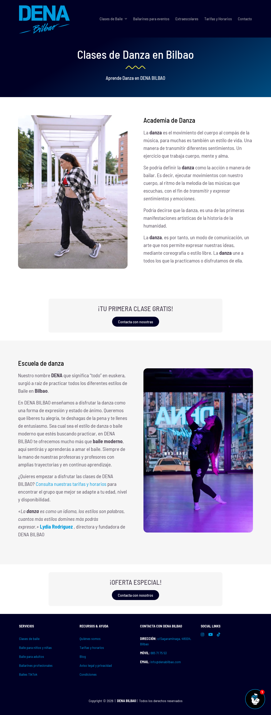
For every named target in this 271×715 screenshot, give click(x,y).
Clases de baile (29, 638)
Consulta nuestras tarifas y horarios (71, 484)
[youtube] (210, 634)
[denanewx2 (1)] (44, 6)
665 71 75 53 (159, 653)
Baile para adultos (31, 656)
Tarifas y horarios (92, 647)
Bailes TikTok (28, 674)
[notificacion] (255, 691)
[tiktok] (218, 634)
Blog (83, 656)
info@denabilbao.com (165, 662)
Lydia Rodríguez (56, 526)
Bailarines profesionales (36, 665)
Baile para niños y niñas (35, 647)
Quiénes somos (90, 638)
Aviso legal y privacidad (96, 665)
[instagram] (202, 634)
